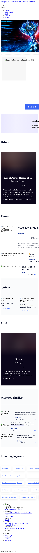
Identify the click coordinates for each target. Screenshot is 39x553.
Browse (7, 17)
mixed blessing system (20, 490)
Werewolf (13, 513)
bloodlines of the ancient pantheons (12, 476)
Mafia (18, 513)
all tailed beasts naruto (28, 497)
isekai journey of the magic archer (12, 483)
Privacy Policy (17, 509)
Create (6, 14)
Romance (7, 513)
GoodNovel (8, 535)
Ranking (7, 15)
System (22, 513)
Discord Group (9, 528)
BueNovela (8, 537)
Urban (30, 513)
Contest (7, 10)
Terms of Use (9, 509)
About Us (7, 516)
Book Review (14, 525)
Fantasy (26, 513)
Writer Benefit (9, 12)
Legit (12, 516)
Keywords (26, 523)
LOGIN (3, 3)
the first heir (5, 468)
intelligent (5, 490)
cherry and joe (19, 468)
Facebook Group (19, 528)
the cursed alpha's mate (9, 497)
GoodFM (7, 538)
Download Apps (18, 523)
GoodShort (8, 540)
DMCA (7, 520)
